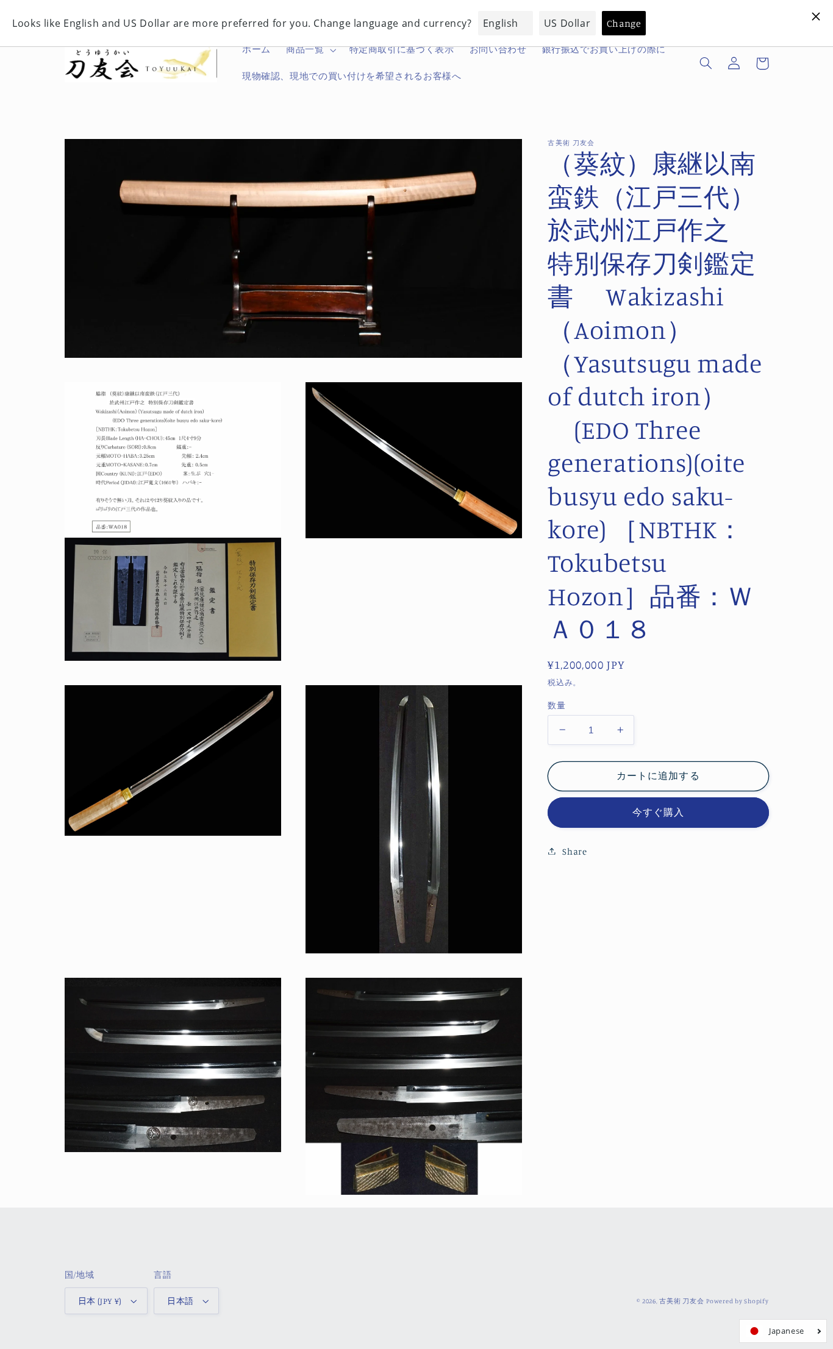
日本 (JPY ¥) (100, 1301)
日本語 (180, 1301)
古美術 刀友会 (681, 1301)
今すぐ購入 (658, 811)
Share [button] (574, 850)
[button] (309, 50)
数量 (556, 705)
